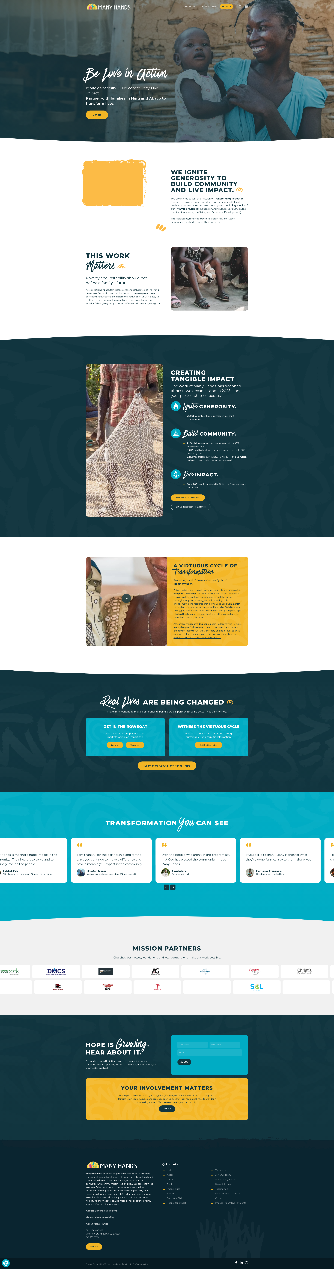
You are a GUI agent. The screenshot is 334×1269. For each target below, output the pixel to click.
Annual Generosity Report (101, 1211)
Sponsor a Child (175, 1198)
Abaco (170, 1175)
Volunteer (220, 1170)
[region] (167, 860)
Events (170, 1193)
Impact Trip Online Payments (230, 1203)
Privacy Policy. (92, 1264)
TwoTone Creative (140, 1264)
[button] (6, 1263)
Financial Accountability (100, 1217)
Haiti (169, 1170)
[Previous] (166, 887)
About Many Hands (97, 1224)
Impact (170, 1179)
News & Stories (223, 1184)
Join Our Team (223, 1175)
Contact (219, 1198)
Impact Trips (173, 1189)
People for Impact (176, 1203)
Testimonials (221, 1189)
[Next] (172, 887)
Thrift (170, 1184)
